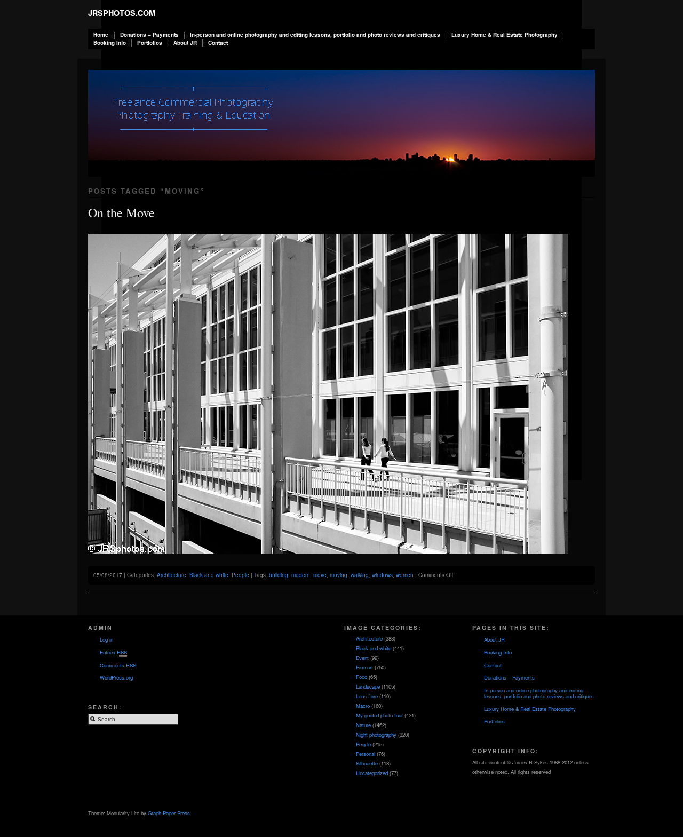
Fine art (364, 667)
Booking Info (109, 42)
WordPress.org (116, 677)
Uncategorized (372, 773)
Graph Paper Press (169, 813)
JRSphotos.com (121, 12)
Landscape (368, 686)
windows (382, 575)
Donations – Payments (149, 34)
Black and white (208, 575)
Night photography (376, 734)
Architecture (171, 575)
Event (362, 657)
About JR (185, 42)
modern (300, 575)
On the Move (121, 212)
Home (100, 34)
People (240, 575)
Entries (113, 652)
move (320, 575)
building (278, 575)
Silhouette (367, 763)
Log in (106, 639)
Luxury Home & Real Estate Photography (504, 34)
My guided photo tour (379, 715)
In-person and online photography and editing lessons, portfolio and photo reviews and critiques (315, 34)
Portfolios (149, 42)
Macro (363, 705)
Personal (365, 753)
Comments (118, 665)
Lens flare (367, 696)
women (405, 575)
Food (361, 677)
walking (360, 575)
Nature (363, 725)
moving (338, 575)
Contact (218, 42)
